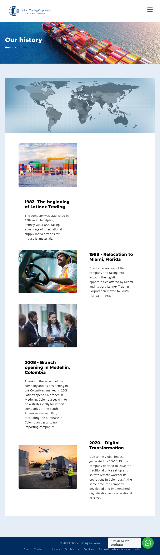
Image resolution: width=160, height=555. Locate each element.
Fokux (96, 543)
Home (9, 47)
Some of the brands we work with (119, 549)
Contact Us (41, 549)
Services (89, 549)
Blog (26, 549)
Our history (72, 549)
